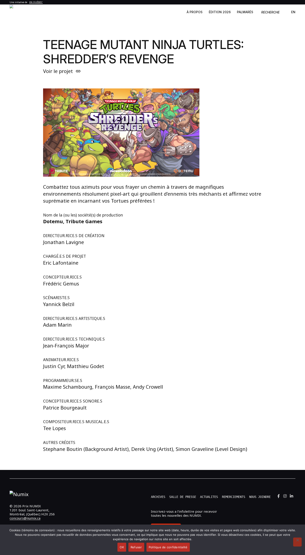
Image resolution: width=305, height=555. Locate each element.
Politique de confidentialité (168, 547)
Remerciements (233, 497)
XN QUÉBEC (36, 2)
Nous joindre (260, 497)
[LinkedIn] (291, 496)
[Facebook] (278, 496)
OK (122, 547)
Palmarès (245, 12)
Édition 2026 (220, 12)
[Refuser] (297, 542)
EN (293, 12)
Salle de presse (182, 497)
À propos (195, 12)
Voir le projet (62, 71)
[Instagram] (285, 496)
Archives (158, 497)
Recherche (270, 12)
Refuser (136, 547)
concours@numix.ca (25, 518)
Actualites (209, 497)
